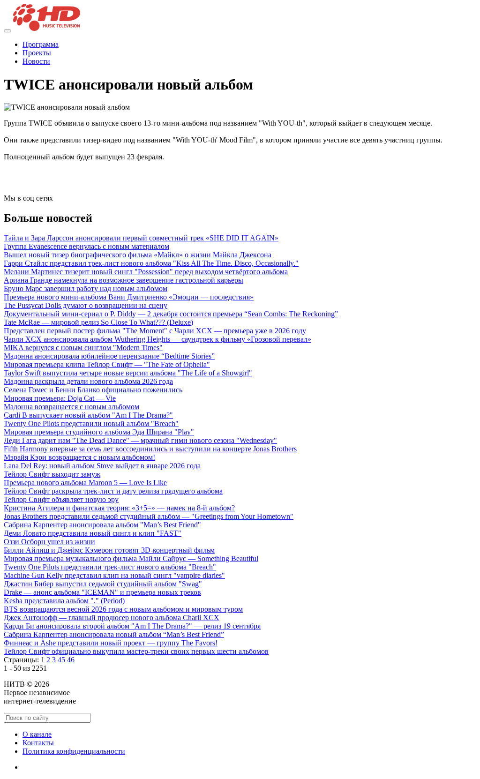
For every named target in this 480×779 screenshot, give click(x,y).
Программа (40, 44)
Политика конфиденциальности (73, 751)
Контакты (38, 743)
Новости (36, 61)
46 (71, 660)
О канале (37, 734)
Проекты (36, 53)
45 (61, 660)
